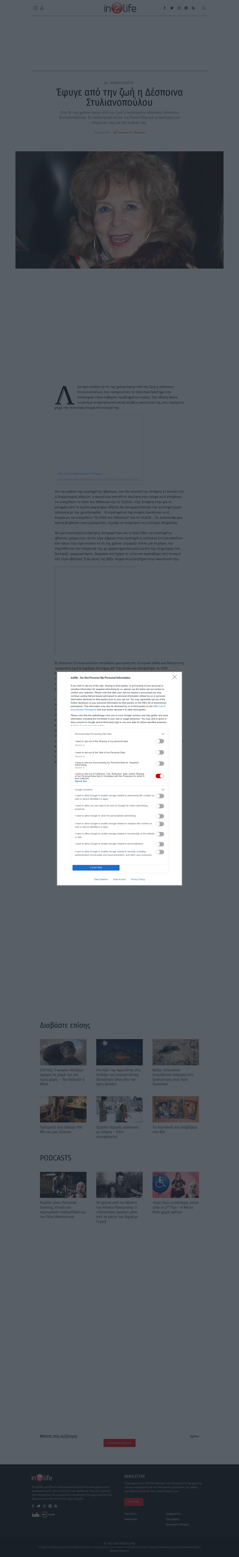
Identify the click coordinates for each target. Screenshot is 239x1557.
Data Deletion (101, 879)
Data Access (119, 879)
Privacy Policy (138, 879)
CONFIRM (96, 867)
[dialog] (119, 779)
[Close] (176, 678)
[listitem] (119, 734)
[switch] (160, 741)
